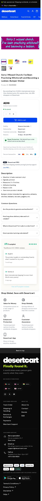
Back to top (20, 350)
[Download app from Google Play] (10, 478)
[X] (9, 394)
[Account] (33, 11)
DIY (34, 17)
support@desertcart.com (17, 448)
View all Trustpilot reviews (20, 287)
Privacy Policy (9, 487)
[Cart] (37, 11)
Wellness (4, 17)
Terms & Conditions (12, 483)
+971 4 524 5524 (13, 456)
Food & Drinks (26, 17)
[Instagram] (5, 394)
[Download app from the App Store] (24, 478)
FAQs (6, 494)
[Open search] (28, 11)
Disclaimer (8, 491)
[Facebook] (14, 394)
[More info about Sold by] (31, 126)
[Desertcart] (9, 11)
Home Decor (14, 17)
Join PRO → (6, 167)
